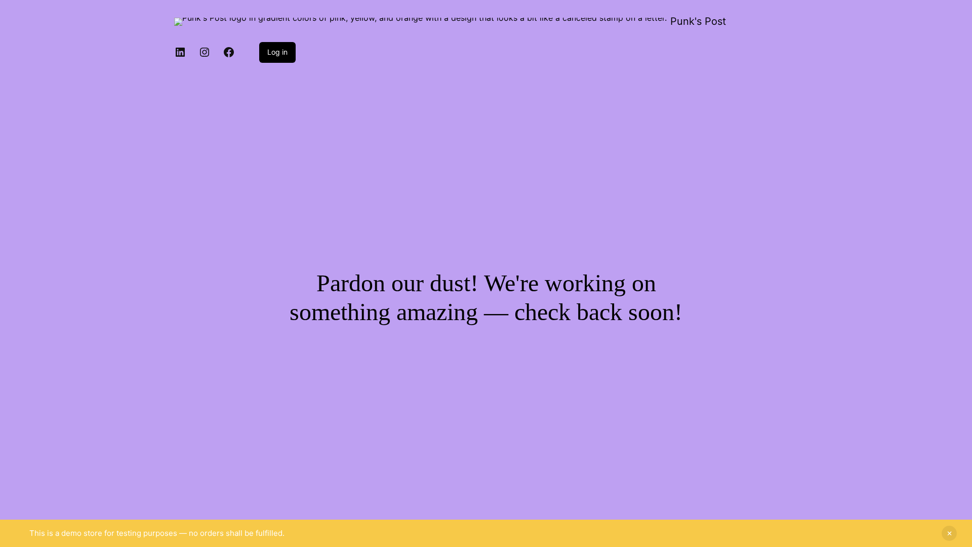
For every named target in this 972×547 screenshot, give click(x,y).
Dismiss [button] (949, 533)
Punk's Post (698, 21)
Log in (277, 52)
